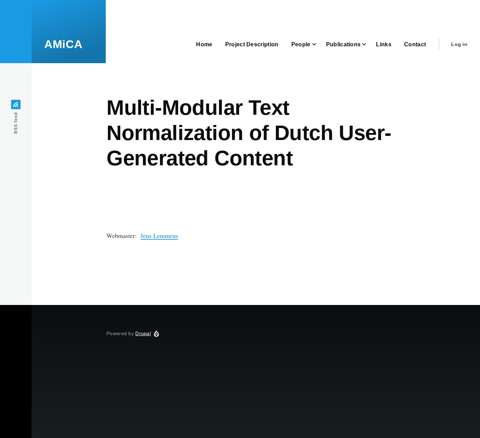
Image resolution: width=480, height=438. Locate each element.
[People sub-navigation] (318, 44)
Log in (459, 44)
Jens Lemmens (159, 235)
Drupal (143, 333)
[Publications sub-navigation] (368, 44)
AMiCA (63, 44)
